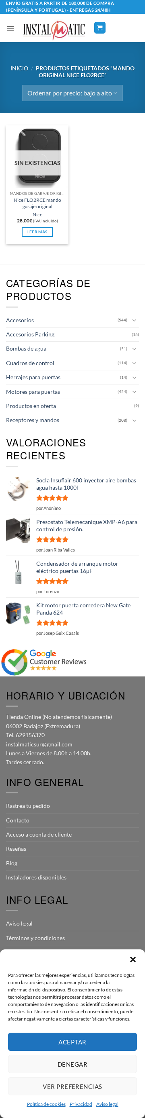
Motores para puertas (33, 391)
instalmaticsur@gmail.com (39, 744)
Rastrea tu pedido (28, 805)
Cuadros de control (30, 362)
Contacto (17, 820)
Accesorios (20, 320)
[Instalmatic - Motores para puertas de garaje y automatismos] (54, 30)
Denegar (72, 1064)
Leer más (37, 232)
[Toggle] (134, 320)
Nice (37, 214)
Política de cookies (46, 1104)
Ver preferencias (72, 1086)
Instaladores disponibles (36, 877)
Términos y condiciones (35, 937)
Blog (11, 863)
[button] (133, 959)
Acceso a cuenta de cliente (39, 834)
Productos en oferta (31, 405)
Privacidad (81, 1104)
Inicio (19, 68)
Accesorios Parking (30, 334)
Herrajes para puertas (33, 377)
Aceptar (72, 1042)
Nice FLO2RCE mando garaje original (37, 203)
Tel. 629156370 (25, 734)
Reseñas (16, 848)
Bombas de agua (26, 348)
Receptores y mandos (32, 419)
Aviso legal (107, 1104)
